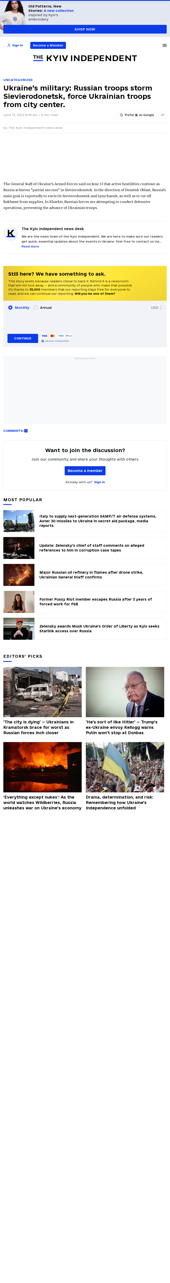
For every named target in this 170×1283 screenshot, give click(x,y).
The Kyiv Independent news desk (35, 127)
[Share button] (162, 115)
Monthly (22, 307)
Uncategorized (18, 80)
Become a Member (48, 45)
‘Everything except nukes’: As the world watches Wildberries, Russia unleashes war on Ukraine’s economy (42, 802)
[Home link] (85, 58)
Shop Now (85, 29)
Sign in (99, 482)
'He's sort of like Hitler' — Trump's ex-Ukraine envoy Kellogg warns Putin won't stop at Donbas (122, 727)
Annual (46, 307)
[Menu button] (165, 45)
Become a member (85, 471)
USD (154, 307)
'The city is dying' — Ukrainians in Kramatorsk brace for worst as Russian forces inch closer (38, 727)
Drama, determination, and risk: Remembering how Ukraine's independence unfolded (119, 802)
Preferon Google (139, 115)
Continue (22, 338)
